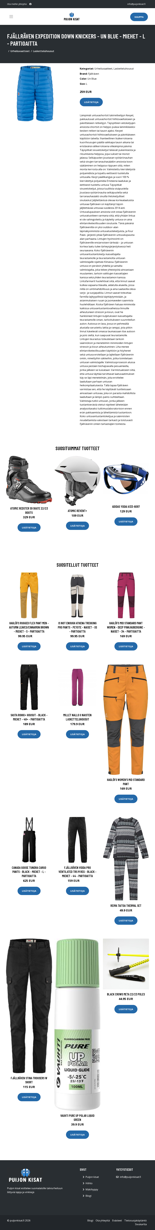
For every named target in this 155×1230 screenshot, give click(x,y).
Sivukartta (141, 1224)
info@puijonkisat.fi (136, 4)
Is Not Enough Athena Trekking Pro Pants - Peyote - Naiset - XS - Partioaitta (77, 627)
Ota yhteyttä (103, 1220)
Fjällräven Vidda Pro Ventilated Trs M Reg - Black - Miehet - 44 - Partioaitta (77, 872)
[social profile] (30, 4)
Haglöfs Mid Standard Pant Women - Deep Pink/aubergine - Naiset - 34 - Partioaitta (126, 627)
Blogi (88, 1195)
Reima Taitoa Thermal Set (125, 905)
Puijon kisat (92, 1177)
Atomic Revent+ (77, 511)
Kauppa (139, 16)
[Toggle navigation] (11, 16)
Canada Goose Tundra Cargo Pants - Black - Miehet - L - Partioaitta (29, 872)
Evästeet (117, 1220)
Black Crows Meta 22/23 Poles (126, 994)
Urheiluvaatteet (20, 51)
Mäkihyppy (92, 1189)
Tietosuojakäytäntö (135, 1220)
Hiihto (89, 1183)
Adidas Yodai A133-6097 (126, 506)
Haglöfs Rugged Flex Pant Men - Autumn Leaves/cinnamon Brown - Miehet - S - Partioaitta (29, 627)
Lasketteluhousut (43, 51)
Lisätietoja (91, 102)
